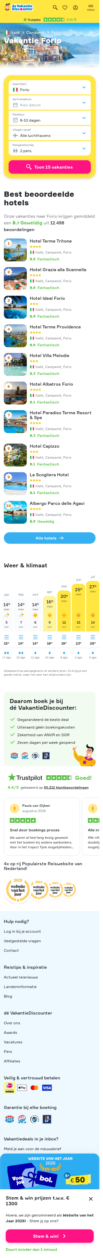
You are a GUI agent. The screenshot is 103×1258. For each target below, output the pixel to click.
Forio (56, 32)
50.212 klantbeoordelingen (66, 787)
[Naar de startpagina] (19, 7)
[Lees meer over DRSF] (46, 756)
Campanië (35, 32)
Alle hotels (46, 538)
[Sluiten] (91, 1199)
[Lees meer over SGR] (25, 756)
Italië (15, 32)
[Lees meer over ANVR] (14, 756)
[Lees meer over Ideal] (35, 756)
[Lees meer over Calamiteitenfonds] (34, 1119)
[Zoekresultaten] (55, 7)
